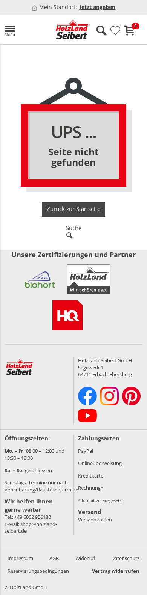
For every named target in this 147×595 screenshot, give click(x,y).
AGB (54, 558)
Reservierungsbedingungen (38, 571)
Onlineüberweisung (100, 463)
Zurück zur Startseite (73, 208)
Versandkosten (95, 519)
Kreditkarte (90, 475)
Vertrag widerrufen (115, 571)
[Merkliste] (115, 31)
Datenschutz (125, 558)
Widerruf (85, 558)
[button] (24, 29)
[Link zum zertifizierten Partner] (40, 279)
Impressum (20, 558)
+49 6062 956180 (32, 517)
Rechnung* (90, 487)
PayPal (85, 450)
